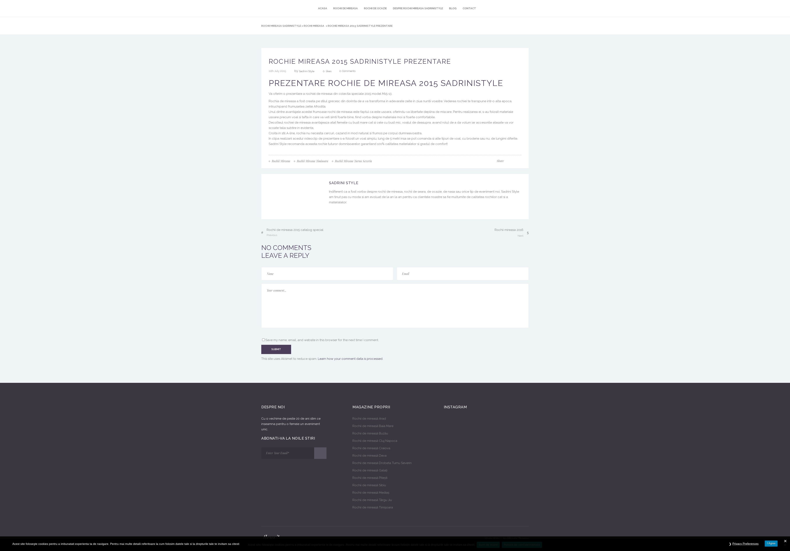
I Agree (771, 543)
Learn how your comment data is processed (350, 359)
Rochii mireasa (314, 25)
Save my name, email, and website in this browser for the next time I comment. (322, 340)
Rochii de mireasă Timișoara (372, 507)
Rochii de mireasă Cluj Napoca (374, 441)
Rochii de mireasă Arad (369, 418)
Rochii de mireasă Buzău (370, 433)
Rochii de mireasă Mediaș (370, 492)
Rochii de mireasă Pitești (369, 478)
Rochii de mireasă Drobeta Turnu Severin (382, 463)
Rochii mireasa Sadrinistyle (281, 25)
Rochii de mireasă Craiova (371, 448)
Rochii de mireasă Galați (369, 470)
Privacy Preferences (745, 543)
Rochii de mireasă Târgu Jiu (372, 500)
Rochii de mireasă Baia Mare (372, 426)
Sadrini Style (306, 71)
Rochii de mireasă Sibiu (369, 485)
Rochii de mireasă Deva (369, 455)
